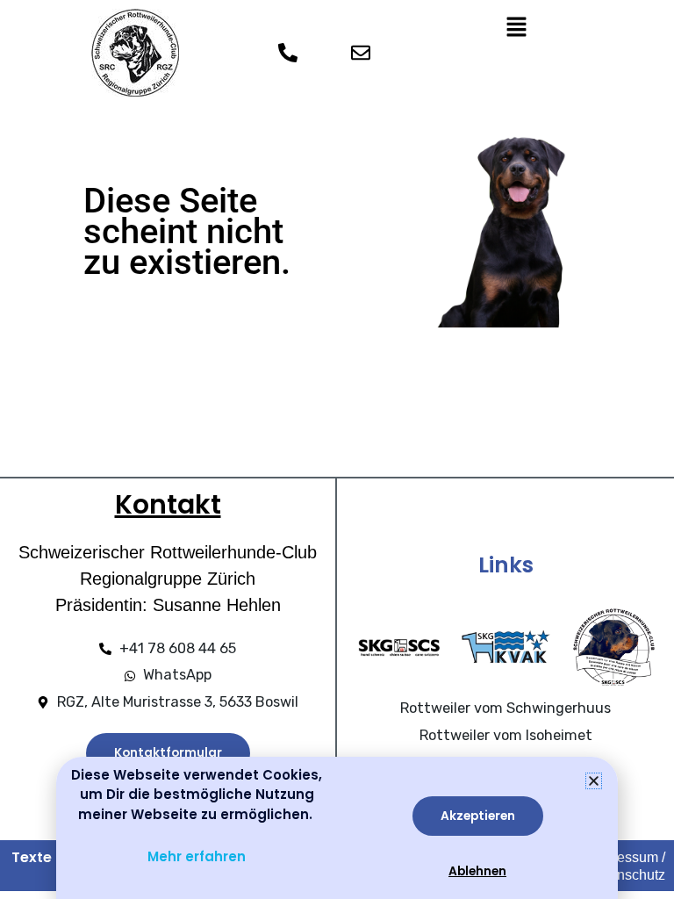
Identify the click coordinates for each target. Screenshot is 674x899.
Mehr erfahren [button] (196, 856)
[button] (593, 781)
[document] (337, 449)
